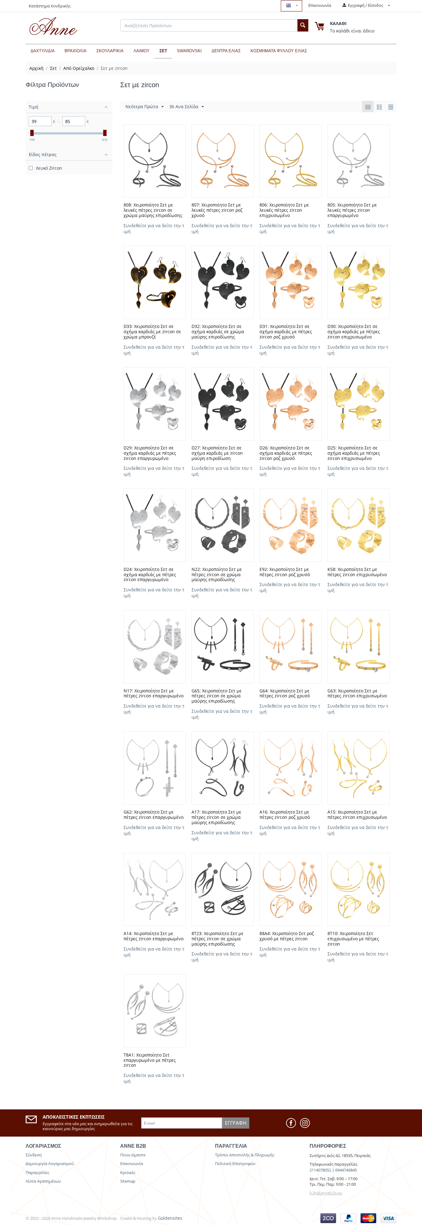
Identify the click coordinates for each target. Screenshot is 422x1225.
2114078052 (320, 1170)
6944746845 (346, 1170)
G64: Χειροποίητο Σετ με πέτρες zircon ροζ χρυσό (285, 693)
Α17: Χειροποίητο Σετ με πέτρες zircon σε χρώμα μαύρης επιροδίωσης (216, 817)
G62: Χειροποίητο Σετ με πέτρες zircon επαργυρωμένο (154, 815)
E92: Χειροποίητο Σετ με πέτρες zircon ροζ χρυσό (285, 572)
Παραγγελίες (37, 1172)
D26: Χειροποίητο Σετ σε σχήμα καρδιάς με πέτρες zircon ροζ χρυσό (286, 453)
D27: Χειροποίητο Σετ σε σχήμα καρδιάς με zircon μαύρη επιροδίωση (217, 453)
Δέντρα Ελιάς (226, 51)
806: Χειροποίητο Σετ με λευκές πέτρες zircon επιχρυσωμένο (284, 210)
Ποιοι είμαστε (133, 1155)
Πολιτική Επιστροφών (235, 1163)
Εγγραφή (236, 1123)
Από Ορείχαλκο (78, 68)
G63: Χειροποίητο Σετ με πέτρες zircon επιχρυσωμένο (357, 693)
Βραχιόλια (76, 51)
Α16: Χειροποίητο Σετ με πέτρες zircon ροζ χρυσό (285, 815)
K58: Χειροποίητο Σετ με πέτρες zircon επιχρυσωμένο (357, 572)
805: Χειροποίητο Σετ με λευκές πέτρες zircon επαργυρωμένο (352, 210)
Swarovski (189, 51)
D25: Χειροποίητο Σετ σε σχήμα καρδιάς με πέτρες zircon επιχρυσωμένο (353, 453)
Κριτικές (127, 1172)
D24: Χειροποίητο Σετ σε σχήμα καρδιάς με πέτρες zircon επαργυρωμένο (150, 574)
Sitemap (127, 1181)
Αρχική (36, 68)
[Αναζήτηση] (303, 25)
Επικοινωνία (319, 5)
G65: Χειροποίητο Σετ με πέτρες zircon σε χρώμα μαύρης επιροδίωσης (217, 696)
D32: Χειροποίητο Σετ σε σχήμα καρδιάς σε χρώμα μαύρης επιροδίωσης (218, 331)
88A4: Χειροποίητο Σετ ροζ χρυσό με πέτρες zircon (287, 936)
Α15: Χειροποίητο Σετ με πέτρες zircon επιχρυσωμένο (357, 815)
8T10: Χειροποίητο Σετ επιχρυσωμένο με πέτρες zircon (353, 938)
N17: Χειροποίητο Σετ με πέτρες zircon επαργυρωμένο (154, 693)
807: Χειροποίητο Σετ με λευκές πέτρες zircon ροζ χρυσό (217, 210)
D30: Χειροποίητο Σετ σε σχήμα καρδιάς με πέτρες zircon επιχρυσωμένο (353, 331)
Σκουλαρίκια (110, 51)
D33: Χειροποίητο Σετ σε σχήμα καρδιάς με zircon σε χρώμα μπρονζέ (152, 331)
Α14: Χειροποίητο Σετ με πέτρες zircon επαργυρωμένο (154, 936)
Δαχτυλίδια (43, 51)
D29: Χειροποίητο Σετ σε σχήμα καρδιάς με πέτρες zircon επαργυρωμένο (150, 453)
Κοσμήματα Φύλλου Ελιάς (279, 51)
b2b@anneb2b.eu (326, 1193)
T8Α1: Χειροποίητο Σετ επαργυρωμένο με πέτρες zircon (150, 1060)
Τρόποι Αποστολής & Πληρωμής (244, 1155)
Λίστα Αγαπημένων (43, 1181)
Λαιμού (141, 51)
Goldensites (170, 1218)
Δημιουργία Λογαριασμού (50, 1163)
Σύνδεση (34, 1155)
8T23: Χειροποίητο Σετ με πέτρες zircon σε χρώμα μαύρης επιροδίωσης (217, 938)
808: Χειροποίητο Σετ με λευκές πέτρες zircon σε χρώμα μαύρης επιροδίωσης (153, 210)
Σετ (163, 51)
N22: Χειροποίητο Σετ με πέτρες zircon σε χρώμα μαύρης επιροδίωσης (217, 574)
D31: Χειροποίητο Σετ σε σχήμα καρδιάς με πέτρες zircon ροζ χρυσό (286, 331)
